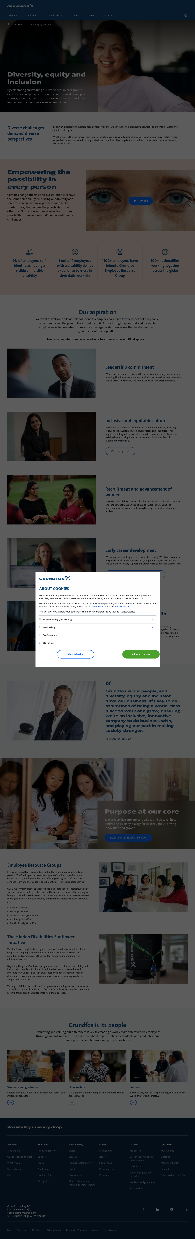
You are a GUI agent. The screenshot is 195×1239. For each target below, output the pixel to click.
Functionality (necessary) (57, 619)
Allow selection (75, 654)
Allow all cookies (141, 654)
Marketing (49, 627)
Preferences (50, 635)
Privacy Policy (122, 606)
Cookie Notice (99, 606)
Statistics (48, 642)
